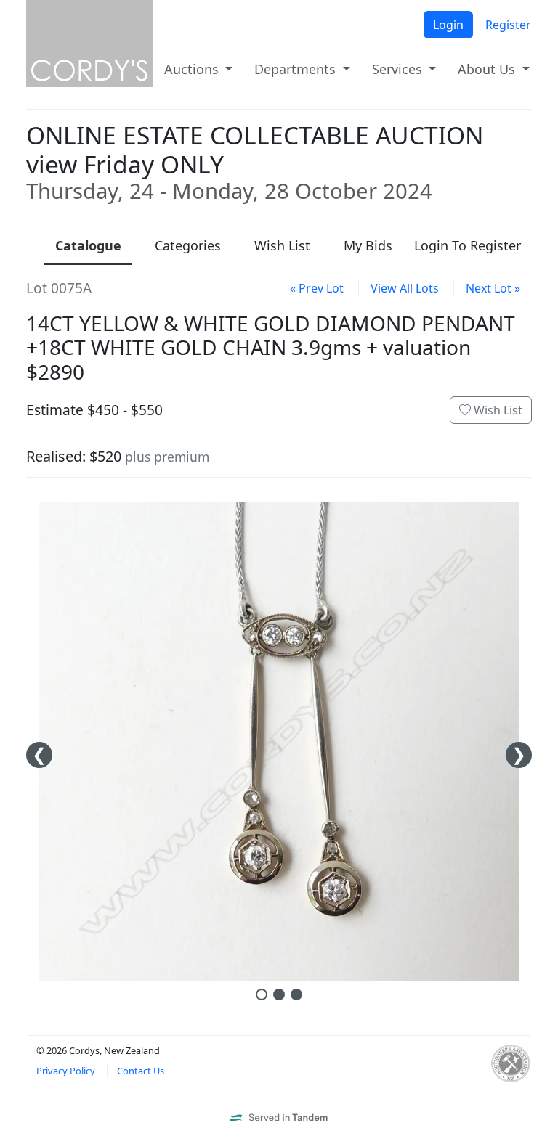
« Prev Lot (317, 288)
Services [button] (399, 69)
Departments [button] (296, 69)
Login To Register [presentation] (467, 245)
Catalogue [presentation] (88, 245)
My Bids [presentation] (368, 245)
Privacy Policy (65, 1070)
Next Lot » (493, 288)
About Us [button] (488, 69)
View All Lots (405, 288)
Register (508, 25)
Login (448, 25)
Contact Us (140, 1070)
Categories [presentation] (188, 245)
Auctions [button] (193, 69)
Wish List (496, 410)
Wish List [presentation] (282, 245)
